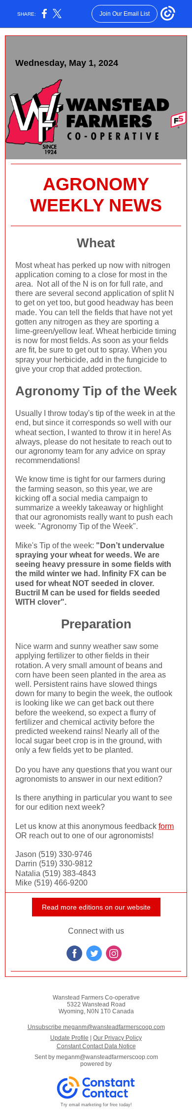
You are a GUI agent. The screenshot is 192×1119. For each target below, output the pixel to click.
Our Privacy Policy (117, 1037)
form (166, 826)
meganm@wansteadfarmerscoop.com (107, 1057)
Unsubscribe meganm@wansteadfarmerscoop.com (96, 1027)
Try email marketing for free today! (96, 1104)
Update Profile (69, 1037)
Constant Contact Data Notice (96, 1046)
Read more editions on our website (96, 907)
